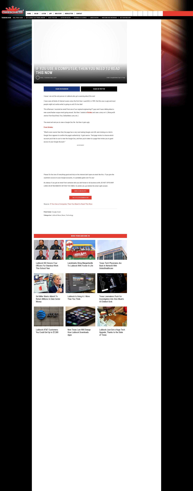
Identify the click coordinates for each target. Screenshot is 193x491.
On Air (36, 13)
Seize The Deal (52, 18)
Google (54, 212)
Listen (44, 13)
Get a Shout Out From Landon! (35, 18)
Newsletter (69, 13)
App (50, 13)
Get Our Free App (125, 18)
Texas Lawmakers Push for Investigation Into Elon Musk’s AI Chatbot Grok (111, 299)
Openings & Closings (80, 18)
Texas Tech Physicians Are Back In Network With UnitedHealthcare (110, 266)
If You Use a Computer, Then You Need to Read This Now (71, 204)
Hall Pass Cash (18, 18)
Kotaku (89, 112)
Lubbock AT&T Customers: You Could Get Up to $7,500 (47, 330)
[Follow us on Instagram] (150, 13)
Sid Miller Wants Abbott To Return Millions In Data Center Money (48, 299)
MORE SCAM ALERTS (80, 191)
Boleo (41, 77)
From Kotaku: (48, 127)
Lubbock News (94, 18)
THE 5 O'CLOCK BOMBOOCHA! (80, 197)
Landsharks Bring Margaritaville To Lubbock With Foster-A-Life (80, 264)
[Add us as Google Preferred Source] (140, 13)
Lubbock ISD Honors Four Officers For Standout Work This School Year (47, 266)
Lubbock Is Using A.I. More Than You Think (79, 297)
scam (59, 212)
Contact (79, 13)
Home (29, 13)
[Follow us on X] (160, 13)
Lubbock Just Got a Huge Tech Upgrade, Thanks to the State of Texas (112, 332)
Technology (69, 215)
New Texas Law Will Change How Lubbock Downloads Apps (79, 332)
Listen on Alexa (66, 18)
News (63, 215)
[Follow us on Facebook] (145, 13)
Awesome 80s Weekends (109, 18)
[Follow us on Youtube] (155, 13)
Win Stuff (58, 13)
